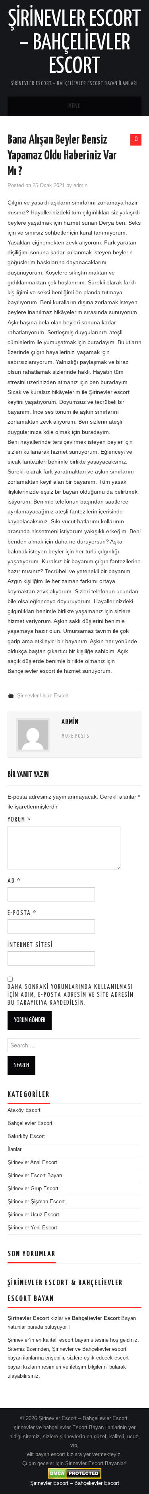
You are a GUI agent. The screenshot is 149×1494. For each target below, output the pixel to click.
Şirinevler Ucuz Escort (43, 696)
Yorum (19, 820)
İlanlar (14, 1149)
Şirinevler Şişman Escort (36, 1201)
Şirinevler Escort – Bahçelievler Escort (74, 43)
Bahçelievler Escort (30, 1123)
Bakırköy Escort (26, 1136)
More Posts (75, 736)
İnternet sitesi (30, 945)
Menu (74, 106)
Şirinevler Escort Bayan (35, 1175)
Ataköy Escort (24, 1110)
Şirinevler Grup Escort (33, 1188)
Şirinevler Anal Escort (32, 1162)
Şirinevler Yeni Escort (32, 1228)
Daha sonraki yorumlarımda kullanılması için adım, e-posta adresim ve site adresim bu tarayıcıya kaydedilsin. (71, 995)
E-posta (22, 913)
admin (80, 185)
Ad (14, 881)
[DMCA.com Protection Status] (74, 1473)
